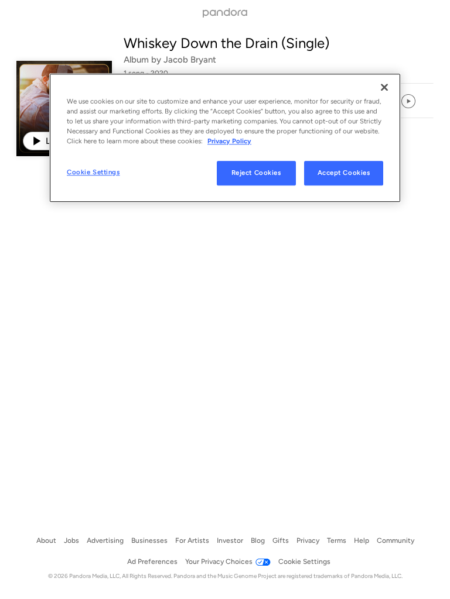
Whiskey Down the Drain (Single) (226, 43)
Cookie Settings (93, 172)
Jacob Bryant (189, 59)
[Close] (384, 87)
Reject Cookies (256, 172)
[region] (225, 137)
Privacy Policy (229, 141)
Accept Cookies (344, 172)
